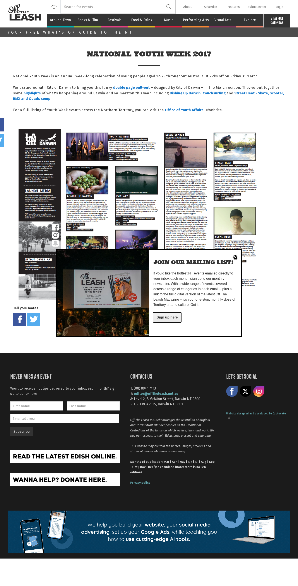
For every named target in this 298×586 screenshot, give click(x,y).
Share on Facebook (19, 319)
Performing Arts (196, 19)
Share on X (245, 391)
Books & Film (87, 19)
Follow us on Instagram (259, 391)
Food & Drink (141, 19)
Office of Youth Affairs (184, 109)
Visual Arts (222, 19)
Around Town (60, 19)
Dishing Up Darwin (185, 93)
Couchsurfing (214, 93)
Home (54, 7)
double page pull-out (131, 87)
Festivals (115, 19)
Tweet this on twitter (33, 319)
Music (168, 19)
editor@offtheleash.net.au (156, 393)
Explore (250, 19)
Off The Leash (27, 13)
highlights (32, 93)
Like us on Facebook (232, 391)
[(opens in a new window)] (65, 456)
